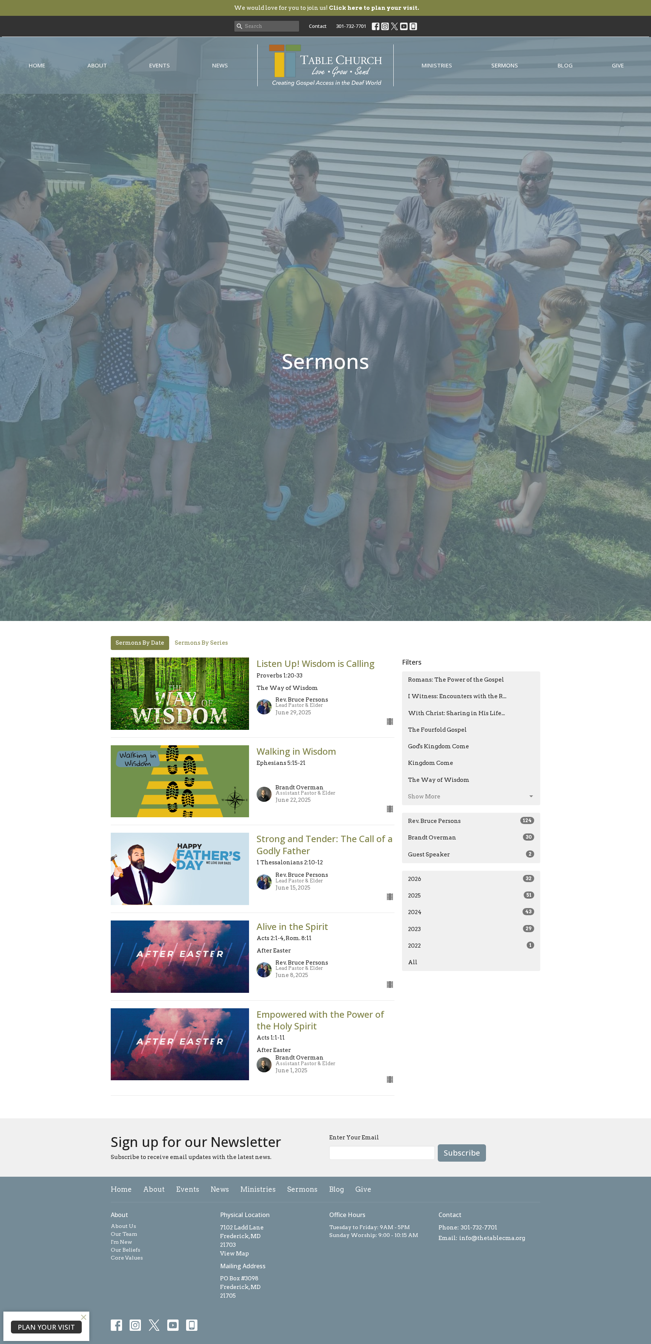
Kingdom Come (430, 763)
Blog (565, 65)
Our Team (124, 1234)
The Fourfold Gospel (437, 729)
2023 (470, 929)
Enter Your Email (354, 1137)
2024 (470, 912)
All (412, 962)
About (97, 65)
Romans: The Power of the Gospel (456, 679)
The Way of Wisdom (438, 780)
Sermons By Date (140, 642)
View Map (234, 1253)
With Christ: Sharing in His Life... (456, 713)
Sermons (504, 65)
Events (159, 65)
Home (37, 65)
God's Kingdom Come (438, 746)
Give (618, 65)
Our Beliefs (125, 1250)
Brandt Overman (470, 837)
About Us (123, 1226)
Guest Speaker (470, 854)
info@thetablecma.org (492, 1238)
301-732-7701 (351, 26)
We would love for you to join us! (326, 8)
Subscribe (462, 1153)
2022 (470, 945)
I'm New (121, 1242)
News (220, 65)
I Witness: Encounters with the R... (457, 696)
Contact (318, 26)
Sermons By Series (201, 642)
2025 (470, 895)
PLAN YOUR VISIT (46, 1327)
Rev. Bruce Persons (470, 821)
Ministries (437, 65)
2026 (470, 879)
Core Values (127, 1258)
